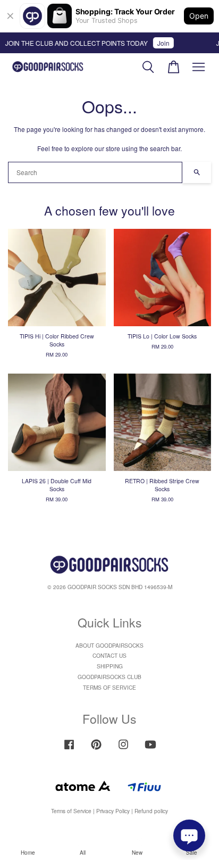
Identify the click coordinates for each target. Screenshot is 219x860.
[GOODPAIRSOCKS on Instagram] (123, 750)
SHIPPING (110, 666)
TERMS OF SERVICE (109, 687)
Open (198, 15)
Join (161, 42)
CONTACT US (109, 655)
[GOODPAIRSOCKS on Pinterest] (96, 750)
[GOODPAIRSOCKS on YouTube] (150, 750)
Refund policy (151, 811)
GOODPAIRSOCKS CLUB (109, 677)
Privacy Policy (113, 811)
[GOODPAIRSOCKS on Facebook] (69, 750)
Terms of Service (71, 811)
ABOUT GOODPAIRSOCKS (109, 645)
